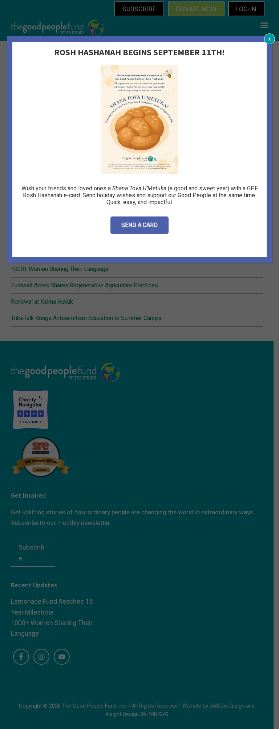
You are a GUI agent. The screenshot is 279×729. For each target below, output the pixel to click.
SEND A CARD (139, 225)
